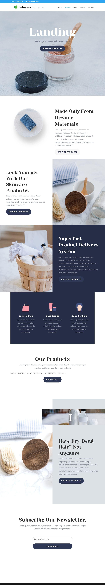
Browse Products (52, 49)
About (75, 7)
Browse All (52, 380)
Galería (82, 7)
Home (60, 7)
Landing (67, 7)
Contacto (91, 7)
